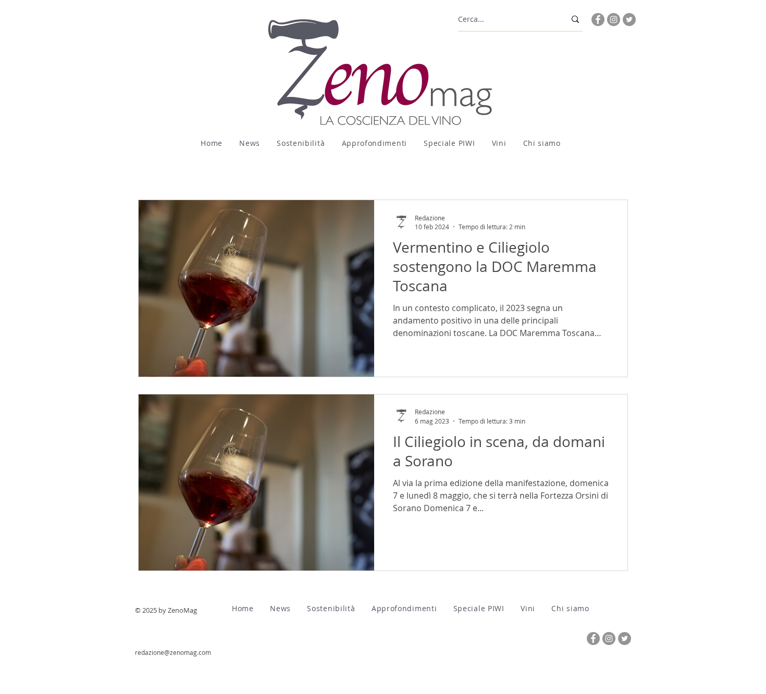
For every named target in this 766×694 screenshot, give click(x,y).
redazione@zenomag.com (173, 652)
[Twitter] (629, 19)
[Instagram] (613, 19)
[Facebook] (597, 19)
